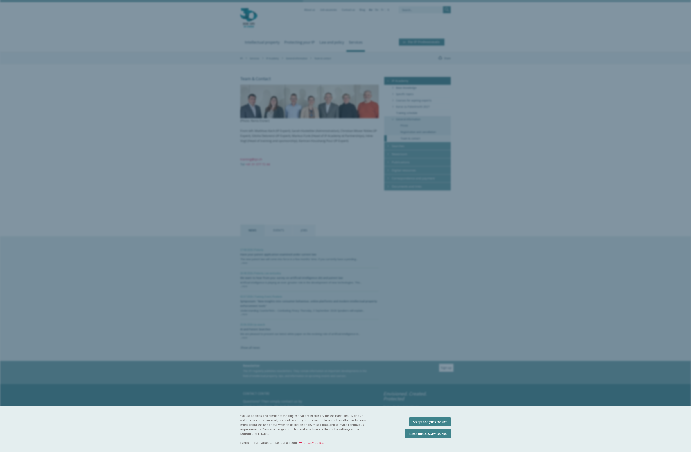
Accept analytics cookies (430, 422)
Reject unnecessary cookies (428, 434)
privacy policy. (313, 443)
